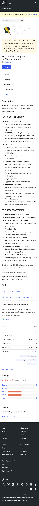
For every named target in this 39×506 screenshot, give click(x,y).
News (4, 431)
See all (35, 402)
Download (6, 67)
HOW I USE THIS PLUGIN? (11, 291)
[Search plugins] (22, 20)
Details (6, 75)
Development (8, 89)
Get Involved (25, 445)
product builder (32, 356)
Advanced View (7, 369)
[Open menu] (36, 3)
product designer (22, 360)
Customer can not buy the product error (16, 297)
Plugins (22, 435)
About (4, 428)
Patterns (23, 438)
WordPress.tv (7, 455)
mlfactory (7, 62)
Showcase (24, 428)
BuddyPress (7, 471)
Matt (4, 464)
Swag (23, 455)
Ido (7, 480)
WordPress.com (8, 461)
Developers (6, 451)
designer (23, 356)
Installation (7, 85)
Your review (6, 402)
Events (22, 448)
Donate (24, 451)
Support (6, 95)
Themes (23, 431)
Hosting (4, 435)
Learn (4, 445)
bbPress (6, 468)
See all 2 (34, 351)
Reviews (7, 80)
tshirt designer (32, 360)
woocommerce (32, 364)
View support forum (9, 416)
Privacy (4, 438)
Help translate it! (32, 14)
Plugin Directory (7, 8)
